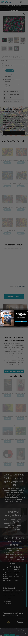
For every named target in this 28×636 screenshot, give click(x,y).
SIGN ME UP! (21, 321)
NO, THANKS (21, 323)
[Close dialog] (27, 311)
